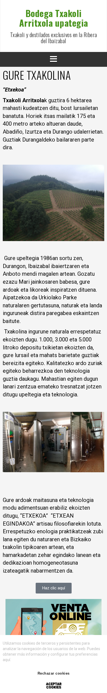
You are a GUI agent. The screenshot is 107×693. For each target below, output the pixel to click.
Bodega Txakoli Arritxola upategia (53, 18)
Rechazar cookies (54, 673)
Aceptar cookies (53, 685)
